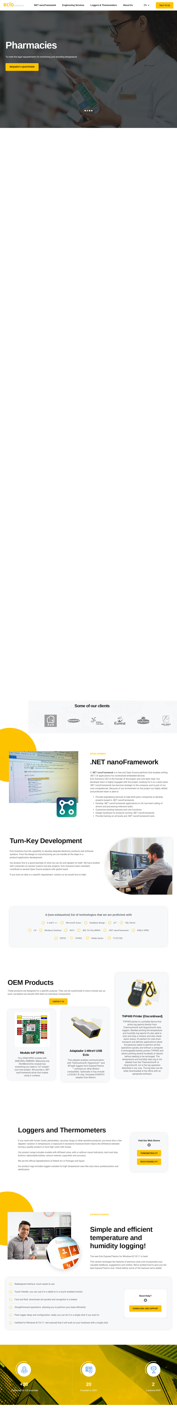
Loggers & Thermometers (103, 5)
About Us (128, 5)
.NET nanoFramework (45, 5)
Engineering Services (73, 5)
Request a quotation (22, 59)
